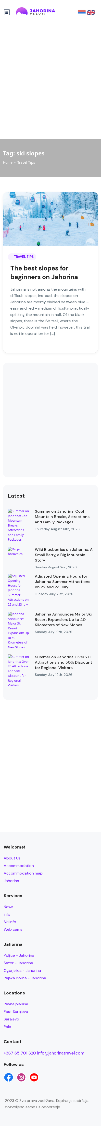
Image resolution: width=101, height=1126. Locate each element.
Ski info (10, 921)
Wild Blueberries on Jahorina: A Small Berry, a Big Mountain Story (64, 555)
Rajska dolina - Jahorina (25, 978)
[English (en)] (91, 12)
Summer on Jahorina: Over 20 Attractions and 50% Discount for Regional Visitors (63, 662)
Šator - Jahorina (18, 962)
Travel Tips (26, 162)
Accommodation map (23, 873)
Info (7, 914)
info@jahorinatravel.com (60, 1053)
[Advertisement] (50, 81)
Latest (16, 495)
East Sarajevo (16, 1011)
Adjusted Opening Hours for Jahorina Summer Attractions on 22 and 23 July (62, 582)
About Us (12, 858)
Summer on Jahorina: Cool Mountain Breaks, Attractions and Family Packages (62, 517)
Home (8, 162)
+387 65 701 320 (20, 1053)
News (8, 906)
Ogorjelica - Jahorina (22, 970)
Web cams (13, 929)
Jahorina (11, 880)
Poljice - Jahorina (19, 955)
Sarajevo (11, 1019)
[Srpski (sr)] (82, 12)
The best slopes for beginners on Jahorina (44, 272)
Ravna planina (16, 1004)
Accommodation (19, 865)
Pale (7, 1026)
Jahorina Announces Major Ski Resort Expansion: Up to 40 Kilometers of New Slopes (63, 619)
